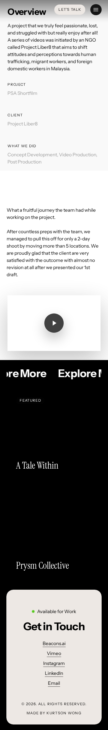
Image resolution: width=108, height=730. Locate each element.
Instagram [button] (54, 663)
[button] (95, 9)
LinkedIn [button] (54, 673)
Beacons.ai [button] (54, 643)
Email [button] (54, 683)
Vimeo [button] (54, 653)
